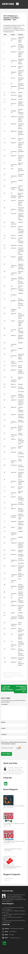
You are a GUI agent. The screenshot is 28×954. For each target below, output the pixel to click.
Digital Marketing (7, 672)
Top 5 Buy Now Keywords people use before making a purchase (12, 867)
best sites (17, 672)
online (18, 675)
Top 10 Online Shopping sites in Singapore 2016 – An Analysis (14, 806)
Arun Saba (8, 4)
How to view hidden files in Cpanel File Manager (7, 688)
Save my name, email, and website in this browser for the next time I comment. (14, 743)
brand (8, 673)
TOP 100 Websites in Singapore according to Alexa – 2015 (13, 824)
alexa (14, 672)
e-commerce (12, 673)
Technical (7, 880)
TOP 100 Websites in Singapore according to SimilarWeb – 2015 (13, 841)
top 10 (17, 676)
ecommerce (10, 675)
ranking (4, 676)
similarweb (9, 676)
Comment (5, 704)
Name (4, 722)
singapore (13, 676)
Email (4, 728)
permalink (10, 677)
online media (21, 675)
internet (14, 675)
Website (4, 734)
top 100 (20, 676)
